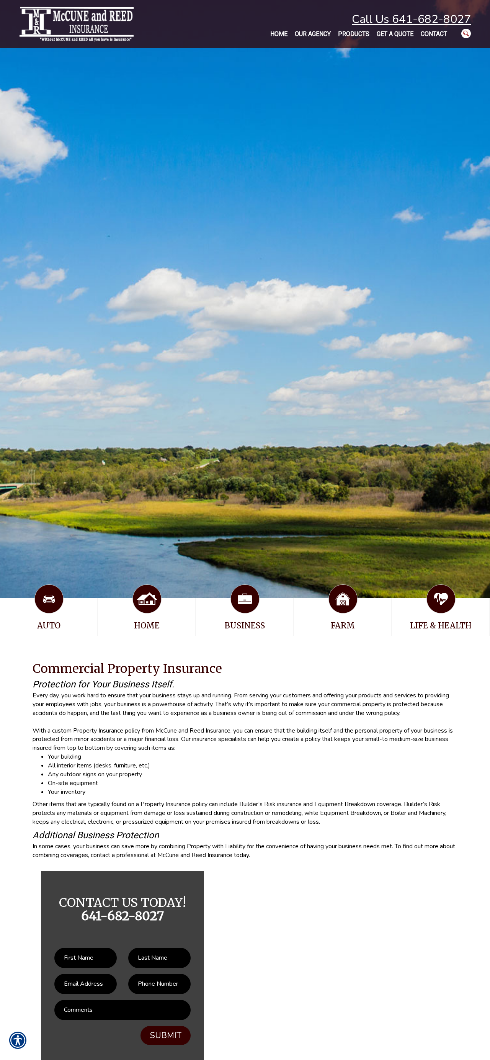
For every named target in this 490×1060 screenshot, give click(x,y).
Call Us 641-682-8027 (411, 19)
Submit (165, 1035)
